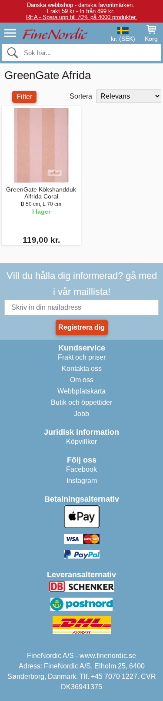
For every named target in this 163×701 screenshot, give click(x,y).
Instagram (82, 480)
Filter (24, 96)
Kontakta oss (82, 368)
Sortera (81, 96)
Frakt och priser (82, 357)
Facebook (81, 469)
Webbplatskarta (81, 391)
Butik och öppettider (81, 402)
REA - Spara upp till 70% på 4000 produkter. (81, 17)
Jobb (81, 413)
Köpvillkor (81, 441)
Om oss (81, 380)
